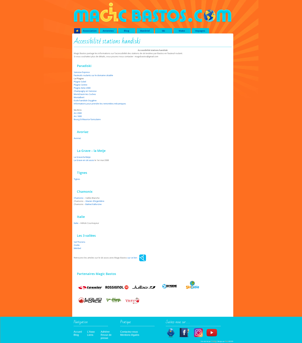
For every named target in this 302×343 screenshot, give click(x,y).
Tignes (77, 179)
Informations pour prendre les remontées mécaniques (100, 103)
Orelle (77, 245)
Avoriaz (77, 138)
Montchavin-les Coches (85, 94)
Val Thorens (79, 242)
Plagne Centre (80, 84)
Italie (76, 223)
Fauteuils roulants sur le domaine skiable (93, 75)
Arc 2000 (78, 113)
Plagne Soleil (80, 81)
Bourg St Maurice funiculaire (87, 119)
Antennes (108, 30)
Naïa (226, 341)
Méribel (77, 248)
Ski (163, 30)
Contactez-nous (129, 331)
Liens (90, 335)
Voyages (200, 30)
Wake (182, 30)
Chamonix (78, 197)
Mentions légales (129, 335)
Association (90, 30)
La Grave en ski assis (84, 160)
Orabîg (213, 341)
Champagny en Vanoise (85, 91)
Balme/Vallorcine (93, 204)
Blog (126, 30)
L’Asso (91, 331)
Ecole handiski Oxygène (85, 100)
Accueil (78, 331)
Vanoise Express (82, 72)
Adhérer (105, 331)
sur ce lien (132, 257)
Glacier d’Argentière (94, 201)
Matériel (145, 30)
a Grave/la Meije (83, 157)
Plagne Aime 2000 (82, 87)
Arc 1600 (78, 116)
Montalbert (79, 97)
